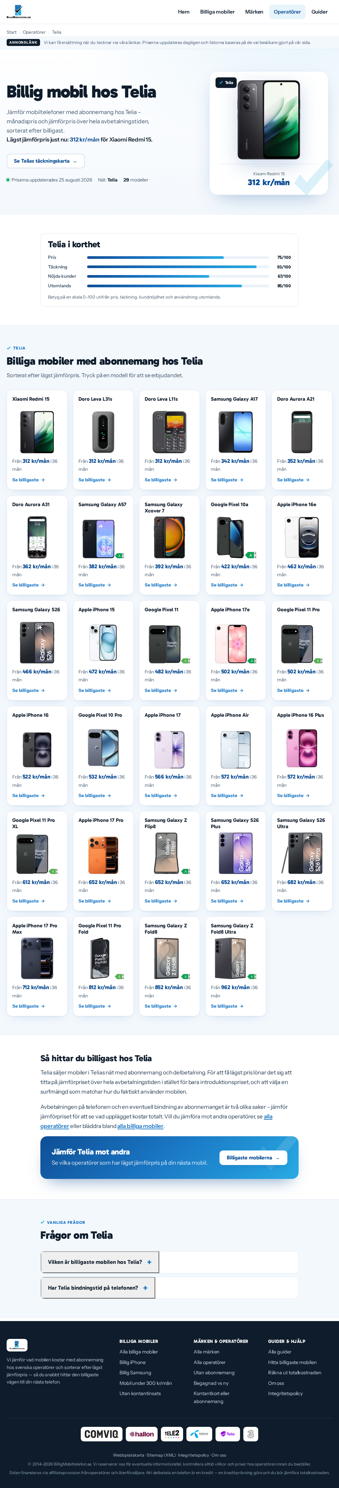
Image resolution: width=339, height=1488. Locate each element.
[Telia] (228, 1434)
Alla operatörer (209, 1362)
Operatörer (287, 12)
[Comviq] (101, 1434)
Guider (320, 12)
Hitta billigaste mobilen (292, 1362)
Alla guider (279, 1352)
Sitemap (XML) (161, 1455)
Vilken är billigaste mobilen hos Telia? (95, 1262)
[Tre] (250, 1434)
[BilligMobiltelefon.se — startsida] (19, 12)
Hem (184, 12)
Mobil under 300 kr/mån (146, 1383)
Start (12, 32)
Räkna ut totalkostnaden (294, 1373)
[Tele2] (172, 1434)
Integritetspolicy (285, 1393)
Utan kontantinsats (140, 1393)
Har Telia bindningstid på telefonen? (93, 1287)
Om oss (276, 1383)
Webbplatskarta (128, 1455)
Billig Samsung (135, 1373)
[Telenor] (199, 1434)
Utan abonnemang (214, 1373)
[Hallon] (142, 1434)
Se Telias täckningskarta (45, 161)
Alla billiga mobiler (139, 1352)
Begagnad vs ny (211, 1383)
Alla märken (206, 1352)
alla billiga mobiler (140, 1126)
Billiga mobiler (217, 12)
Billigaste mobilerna (253, 1157)
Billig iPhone (133, 1362)
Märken (254, 12)
